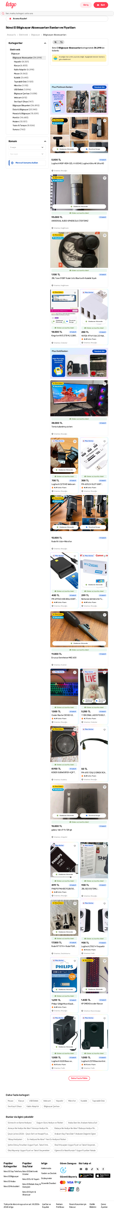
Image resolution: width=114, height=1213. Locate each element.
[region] (79, 102)
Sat (103, 5)
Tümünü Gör (99, 87)
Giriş (86, 5)
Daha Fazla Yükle (79, 1078)
